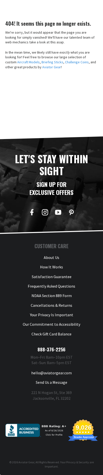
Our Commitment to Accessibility (51, 324)
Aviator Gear (51, 67)
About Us (51, 257)
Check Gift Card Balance (52, 333)
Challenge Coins (77, 62)
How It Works (51, 266)
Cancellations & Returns (51, 305)
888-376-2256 (52, 349)
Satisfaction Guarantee (52, 276)
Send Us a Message (51, 382)
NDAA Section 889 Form (52, 295)
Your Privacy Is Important (51, 314)
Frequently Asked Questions (51, 286)
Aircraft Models (28, 62)
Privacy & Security (77, 462)
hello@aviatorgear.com (51, 372)
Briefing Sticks (52, 62)
